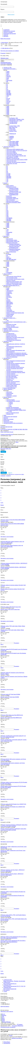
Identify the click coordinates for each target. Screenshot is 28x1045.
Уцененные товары (8, 421)
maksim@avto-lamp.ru (17, 1038)
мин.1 (2, 644)
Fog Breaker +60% (13, 118)
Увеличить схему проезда (7, 1011)
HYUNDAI (9, 297)
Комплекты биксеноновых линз (14, 281)
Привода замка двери (11, 385)
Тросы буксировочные (11, 356)
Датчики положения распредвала (14, 371)
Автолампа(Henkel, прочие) (13, 401)
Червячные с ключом (11, 395)
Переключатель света (11, 386)
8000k (7, 227)
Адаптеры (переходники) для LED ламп (16, 155)
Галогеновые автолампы (9, 68)
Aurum (10, 138)
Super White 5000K (13, 142)
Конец (2, 505)
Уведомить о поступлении (7, 536)
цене (22, 474)
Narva (7, 74)
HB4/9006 (8, 94)
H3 (7, 85)
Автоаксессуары (7, 341)
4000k (7, 107)
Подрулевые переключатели (13, 384)
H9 (10, 429)
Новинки (5, 417)
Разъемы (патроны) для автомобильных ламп (14, 321)
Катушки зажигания (11, 376)
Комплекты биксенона (11, 242)
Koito (7, 77)
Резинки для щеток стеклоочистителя (15, 355)
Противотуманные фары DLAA (11, 285)
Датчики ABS (9, 362)
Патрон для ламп (10, 325)
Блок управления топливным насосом (15, 360)
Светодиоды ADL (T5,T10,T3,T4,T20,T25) (16, 150)
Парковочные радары (11, 338)
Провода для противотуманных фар (15, 312)
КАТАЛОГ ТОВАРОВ (6, 63)
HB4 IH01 (8, 258)
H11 (7, 89)
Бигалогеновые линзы (11, 277)
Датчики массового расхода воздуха (15, 367)
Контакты (5, 36)
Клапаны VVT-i (10, 379)
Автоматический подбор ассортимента (13, 423)
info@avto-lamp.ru (5, 1006)
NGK (10, 411)
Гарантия (5, 34)
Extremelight (9, 232)
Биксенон (5, 236)
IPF (7, 81)
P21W (7, 100)
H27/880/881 (9, 218)
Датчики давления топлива (13, 366)
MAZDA (8, 301)
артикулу (8, 475)
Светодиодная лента (11, 161)
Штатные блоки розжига (12, 201)
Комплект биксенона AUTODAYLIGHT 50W (15, 244)
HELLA (8, 75)
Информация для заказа (9, 31)
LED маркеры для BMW (12, 157)
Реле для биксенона (11, 251)
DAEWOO (9, 292)
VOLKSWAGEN (10, 311)
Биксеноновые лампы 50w (12, 241)
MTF (7, 79)
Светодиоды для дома (11, 163)
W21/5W (8, 101)
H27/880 (8, 90)
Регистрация (7, 38)
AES (7, 270)
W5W (7, 103)
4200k (7, 109)
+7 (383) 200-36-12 (5, 1004)
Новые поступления (8, 419)
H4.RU (11, 1035)
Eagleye (11, 402)
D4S (7, 215)
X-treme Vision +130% (14, 125)
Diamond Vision (13, 131)
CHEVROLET (9, 290)
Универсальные (10, 314)
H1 (7, 84)
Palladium (11, 137)
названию (3, 475)
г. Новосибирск (4, 42)
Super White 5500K (13, 144)
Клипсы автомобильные (9, 388)
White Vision (12, 128)
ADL (7, 229)
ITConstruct (19, 1024)
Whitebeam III (12, 133)
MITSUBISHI (9, 303)
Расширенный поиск (6, 62)
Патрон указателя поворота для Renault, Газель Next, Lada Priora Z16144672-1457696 (13, 829)
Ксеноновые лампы (11, 197)
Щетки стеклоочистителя (12, 412)
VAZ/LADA (9, 310)
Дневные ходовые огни (9, 318)
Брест (10, 406)
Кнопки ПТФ (9, 315)
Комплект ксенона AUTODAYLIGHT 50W (15, 191)
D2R (7, 216)
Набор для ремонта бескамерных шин (15, 350)
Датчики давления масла (12, 364)
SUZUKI (8, 307)
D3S (7, 214)
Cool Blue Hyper (13, 123)
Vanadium (11, 136)
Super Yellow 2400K (14, 141)
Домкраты (8, 349)
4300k (7, 110)
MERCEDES (9, 302)
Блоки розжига (10, 185)
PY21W (11, 432)
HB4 (26, 429)
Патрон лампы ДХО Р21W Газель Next (10, 609)
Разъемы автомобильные (12, 327)
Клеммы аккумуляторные (12, 407)
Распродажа (6, 420)
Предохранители (10, 351)
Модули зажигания (11, 382)
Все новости (6, 990)
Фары (4, 415)
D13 (7, 231)
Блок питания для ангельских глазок (15, 279)
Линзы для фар (7, 273)
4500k (7, 111)
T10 (7, 179)
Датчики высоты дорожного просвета (15, 363)
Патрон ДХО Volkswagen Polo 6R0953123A (11, 717)
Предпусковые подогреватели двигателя (16, 353)
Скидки (7, 67)
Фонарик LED (9, 414)
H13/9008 (8, 254)
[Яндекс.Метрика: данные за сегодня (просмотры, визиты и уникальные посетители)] (6, 1022)
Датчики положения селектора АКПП (15, 372)
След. (2, 502)
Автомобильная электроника (10, 331)
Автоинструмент (10, 399)
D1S (7, 211)
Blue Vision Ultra (13, 127)
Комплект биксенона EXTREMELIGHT (14, 247)
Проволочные (9, 393)
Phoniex (11, 403)
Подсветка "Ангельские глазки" (14, 284)
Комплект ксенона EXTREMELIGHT (13, 194)
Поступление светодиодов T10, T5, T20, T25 (14, 985)
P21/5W (8, 98)
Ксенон (5, 183)
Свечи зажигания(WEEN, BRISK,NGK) (16, 410)
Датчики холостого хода (12, 375)
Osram (7, 71)
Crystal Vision (12, 129)
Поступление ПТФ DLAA (9, 983)
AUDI (7, 288)
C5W (7, 96)
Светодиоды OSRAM (11, 153)
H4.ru (17, 442)
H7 (7, 88)
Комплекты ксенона (11, 186)
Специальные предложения (10, 416)
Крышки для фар (7, 328)
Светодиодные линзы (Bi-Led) (13, 276)
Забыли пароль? (11, 14)
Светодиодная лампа (8, 146)
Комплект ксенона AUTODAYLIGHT (14, 189)
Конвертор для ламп (11, 324)
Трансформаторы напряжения (13, 340)
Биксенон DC (9, 238)
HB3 (24, 429)
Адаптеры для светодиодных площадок (16, 162)
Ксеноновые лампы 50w (12, 198)
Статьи (5, 991)
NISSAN (8, 305)
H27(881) (20, 429)
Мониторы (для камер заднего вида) (15, 337)
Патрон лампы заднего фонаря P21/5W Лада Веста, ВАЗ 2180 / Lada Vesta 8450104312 (13, 941)
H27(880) (15, 429)
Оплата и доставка (8, 32)
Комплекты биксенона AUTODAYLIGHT (14, 250)
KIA (7, 298)
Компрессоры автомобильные (13, 408)
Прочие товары (7, 397)
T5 (7, 97)
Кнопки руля (9, 380)
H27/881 (8, 92)
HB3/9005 (8, 93)
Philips (7, 72)
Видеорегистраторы (11, 334)
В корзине (3, 53)
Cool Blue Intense (13, 122)
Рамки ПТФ (9, 316)
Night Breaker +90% (14, 145)
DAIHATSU (9, 293)
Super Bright (9, 80)
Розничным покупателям (9, 33)
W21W (8, 102)
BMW (7, 289)
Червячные (9, 394)
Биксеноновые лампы (11, 240)
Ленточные (9, 392)
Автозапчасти (7, 358)
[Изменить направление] (15, 474)
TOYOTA (8, 308)
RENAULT (9, 306)
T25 (7, 181)
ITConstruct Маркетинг (17, 1025)
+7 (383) (5, 48)
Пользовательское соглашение (8, 1027)
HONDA (8, 295)
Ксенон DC (9, 196)
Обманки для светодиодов (12, 158)
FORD (7, 294)
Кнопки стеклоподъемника (13, 381)
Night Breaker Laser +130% (15, 120)
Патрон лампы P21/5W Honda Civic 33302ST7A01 (13, 806)
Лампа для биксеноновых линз (13, 282)
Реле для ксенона (10, 199)
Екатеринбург (6, 1043)
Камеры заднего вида (11, 336)
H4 (7, 87)
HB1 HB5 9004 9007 (11, 259)
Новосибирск (6, 1041)
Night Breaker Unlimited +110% (16, 119)
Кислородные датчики (11, 377)
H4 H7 (7, 257)
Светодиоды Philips (11, 151)
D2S (7, 212)
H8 (7, 171)
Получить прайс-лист (6, 448)
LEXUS (8, 299)
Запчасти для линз (10, 280)
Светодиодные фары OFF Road (14, 154)
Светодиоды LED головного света (14, 149)
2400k (7, 106)
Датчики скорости (10, 373)
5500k (7, 114)
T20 (7, 180)
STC (10, 404)
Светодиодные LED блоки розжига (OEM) (16, 159)
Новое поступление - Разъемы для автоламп (14, 980)
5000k (7, 112)
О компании (6, 29)
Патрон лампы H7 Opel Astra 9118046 (10, 697)
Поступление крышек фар (9, 988)
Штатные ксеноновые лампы (13, 202)
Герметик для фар (7, 329)
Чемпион (8, 76)
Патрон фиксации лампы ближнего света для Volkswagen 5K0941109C (12, 546)
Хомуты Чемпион (7, 389)
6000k (7, 225)
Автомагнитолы (10, 333)
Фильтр (3, 451)
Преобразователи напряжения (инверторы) (16, 354)
